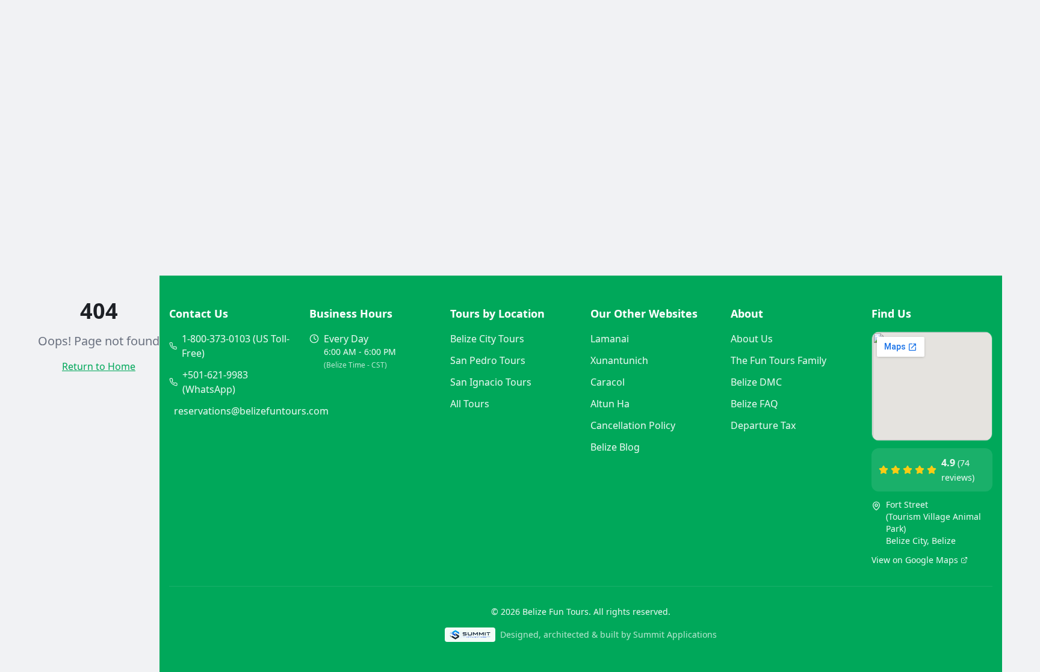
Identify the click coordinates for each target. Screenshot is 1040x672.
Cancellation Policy (632, 425)
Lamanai (609, 338)
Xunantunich (619, 360)
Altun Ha (610, 403)
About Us (752, 338)
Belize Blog (615, 447)
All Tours (469, 403)
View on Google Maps (914, 560)
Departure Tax (763, 425)
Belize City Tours (487, 338)
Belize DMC (756, 382)
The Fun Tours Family (778, 360)
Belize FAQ (754, 403)
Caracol (607, 382)
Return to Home (98, 366)
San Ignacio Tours (490, 382)
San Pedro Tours (487, 360)
